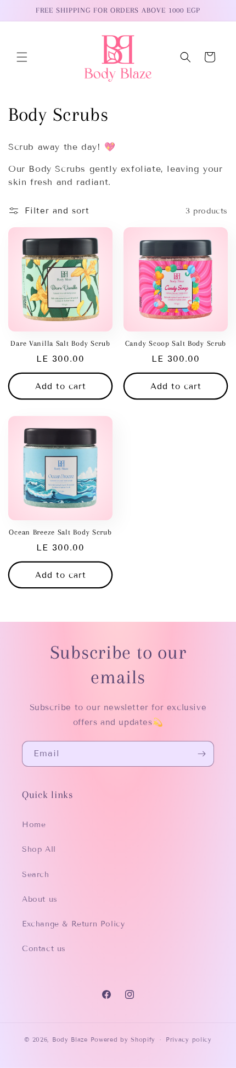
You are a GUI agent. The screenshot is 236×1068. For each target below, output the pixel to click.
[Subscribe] (201, 754)
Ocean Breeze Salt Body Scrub (60, 532)
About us (40, 899)
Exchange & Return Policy (73, 924)
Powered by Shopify (123, 1039)
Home (34, 824)
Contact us (44, 948)
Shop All (39, 849)
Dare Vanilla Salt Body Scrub (60, 343)
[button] (22, 57)
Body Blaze (70, 1039)
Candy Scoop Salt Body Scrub (175, 343)
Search (35, 874)
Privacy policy (189, 1039)
